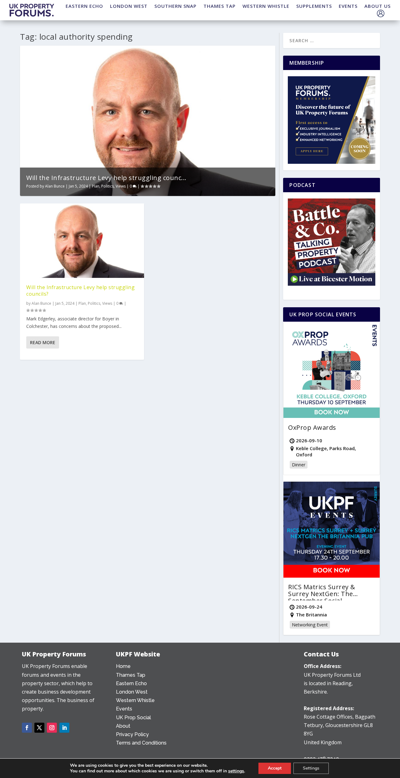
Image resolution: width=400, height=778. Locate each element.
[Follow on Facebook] (27, 728)
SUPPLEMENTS (314, 6)
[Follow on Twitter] (39, 728)
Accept (275, 768)
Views (121, 186)
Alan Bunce (55, 186)
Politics (107, 186)
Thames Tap (130, 675)
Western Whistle (135, 700)
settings (236, 771)
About (123, 726)
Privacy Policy (132, 734)
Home (123, 666)
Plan (95, 186)
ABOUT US (377, 6)
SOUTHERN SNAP (175, 6)
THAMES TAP (219, 6)
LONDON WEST (129, 6)
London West (132, 692)
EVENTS (348, 6)
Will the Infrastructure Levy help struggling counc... (106, 177)
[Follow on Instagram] (52, 728)
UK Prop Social (133, 717)
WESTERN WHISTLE (265, 6)
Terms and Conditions (141, 743)
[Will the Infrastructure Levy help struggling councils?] (82, 240)
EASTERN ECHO (84, 6)
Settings (311, 768)
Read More (42, 342)
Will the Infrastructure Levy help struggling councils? (80, 290)
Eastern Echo (131, 683)
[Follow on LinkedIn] (64, 728)
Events (124, 709)
